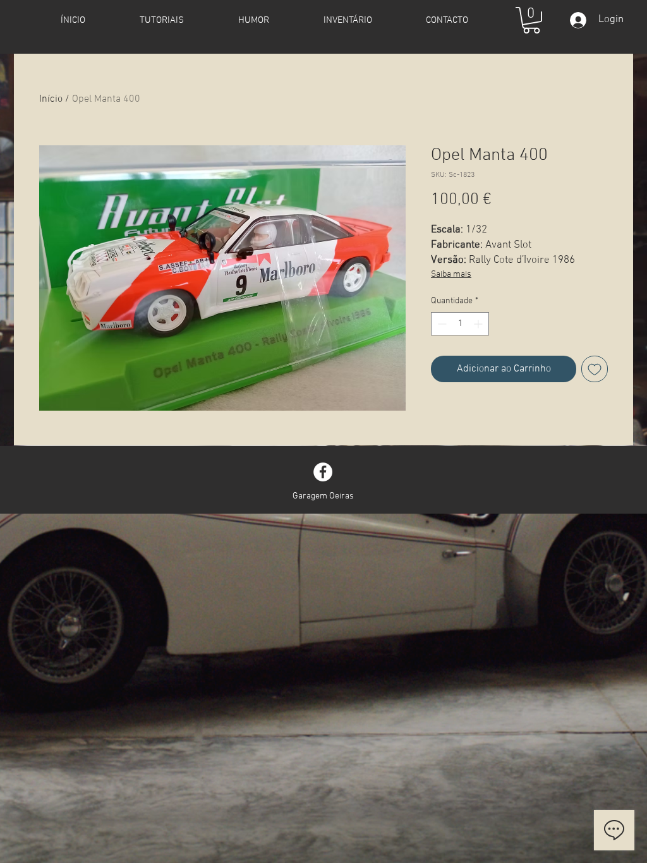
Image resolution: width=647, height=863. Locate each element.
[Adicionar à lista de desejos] (594, 369)
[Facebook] (322, 471)
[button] (531, 20)
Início (51, 99)
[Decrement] (441, 324)
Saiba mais (451, 274)
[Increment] (479, 324)
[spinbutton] (460, 324)
